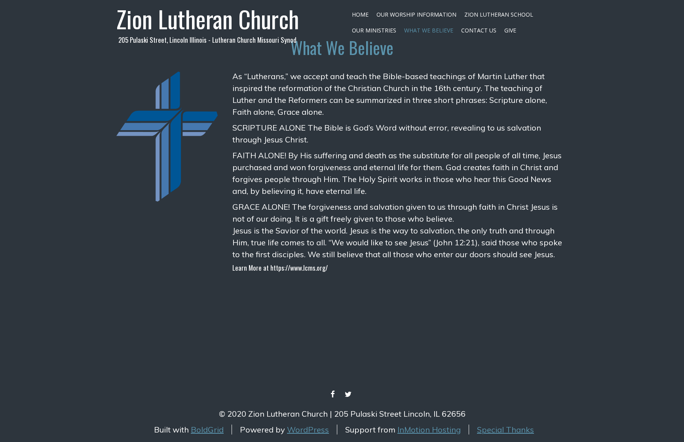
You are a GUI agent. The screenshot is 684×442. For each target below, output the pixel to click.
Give (510, 30)
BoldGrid (207, 429)
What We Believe (428, 30)
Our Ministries (374, 30)
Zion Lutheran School (498, 14)
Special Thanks (505, 429)
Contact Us (478, 30)
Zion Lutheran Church (207, 18)
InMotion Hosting (429, 429)
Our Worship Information (416, 14)
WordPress (308, 429)
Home (360, 14)
